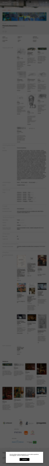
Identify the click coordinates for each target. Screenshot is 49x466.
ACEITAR (24, 459)
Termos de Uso (25, 455)
